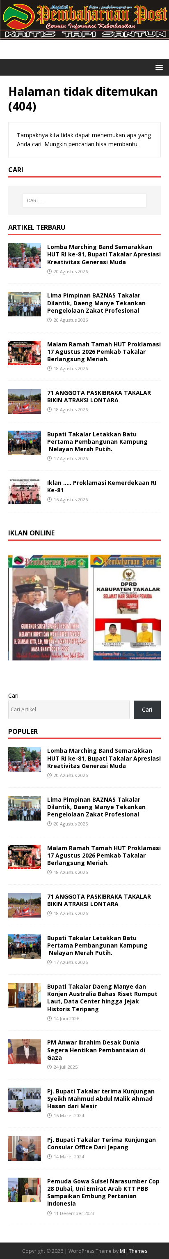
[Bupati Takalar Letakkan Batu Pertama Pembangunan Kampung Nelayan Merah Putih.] (24, 450)
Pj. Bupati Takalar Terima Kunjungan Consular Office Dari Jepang (101, 1143)
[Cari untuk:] (84, 201)
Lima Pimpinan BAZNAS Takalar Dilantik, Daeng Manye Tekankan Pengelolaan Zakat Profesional (96, 302)
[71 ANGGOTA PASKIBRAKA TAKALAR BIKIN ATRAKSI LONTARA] (24, 409)
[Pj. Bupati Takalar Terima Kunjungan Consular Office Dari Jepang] (24, 1156)
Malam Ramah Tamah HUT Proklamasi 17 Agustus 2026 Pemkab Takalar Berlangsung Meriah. (104, 351)
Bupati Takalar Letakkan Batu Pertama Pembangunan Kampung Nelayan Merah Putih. (97, 441)
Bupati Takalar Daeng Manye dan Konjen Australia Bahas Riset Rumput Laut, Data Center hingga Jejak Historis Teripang (102, 997)
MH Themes (133, 1250)
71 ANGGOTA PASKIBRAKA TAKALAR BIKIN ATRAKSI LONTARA (99, 396)
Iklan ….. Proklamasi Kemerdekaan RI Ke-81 (101, 486)
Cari (13, 695)
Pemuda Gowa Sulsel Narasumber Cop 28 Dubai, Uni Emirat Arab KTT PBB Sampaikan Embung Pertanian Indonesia (103, 1192)
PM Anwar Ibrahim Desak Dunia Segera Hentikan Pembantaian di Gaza (96, 1049)
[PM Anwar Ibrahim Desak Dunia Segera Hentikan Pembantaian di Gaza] (24, 1059)
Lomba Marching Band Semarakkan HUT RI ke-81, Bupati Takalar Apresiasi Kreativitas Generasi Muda (104, 254)
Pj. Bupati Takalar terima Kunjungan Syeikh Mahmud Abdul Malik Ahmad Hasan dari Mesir (101, 1098)
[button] (157, 67)
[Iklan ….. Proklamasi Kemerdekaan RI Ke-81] (24, 499)
